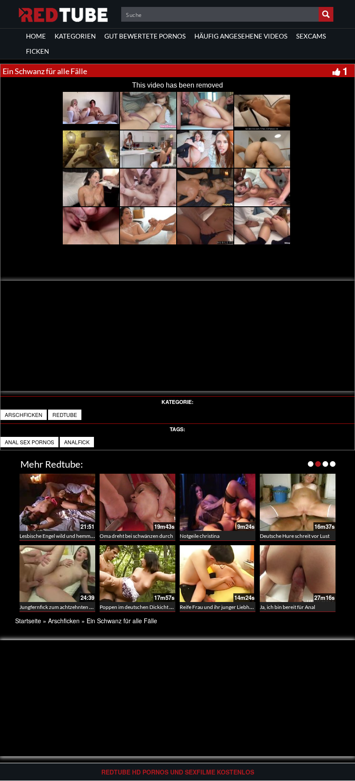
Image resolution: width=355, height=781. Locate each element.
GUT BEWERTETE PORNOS (145, 36)
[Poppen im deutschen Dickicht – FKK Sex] (137, 573)
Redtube (64, 414)
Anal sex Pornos (29, 442)
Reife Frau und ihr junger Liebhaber (220, 607)
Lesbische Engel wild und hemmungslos (63, 536)
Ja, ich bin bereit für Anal (287, 607)
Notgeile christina (199, 536)
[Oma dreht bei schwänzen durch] (137, 502)
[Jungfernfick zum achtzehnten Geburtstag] (57, 573)
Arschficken (23, 414)
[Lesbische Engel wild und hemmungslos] (57, 502)
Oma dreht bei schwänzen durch (136, 536)
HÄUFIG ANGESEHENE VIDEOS (240, 36)
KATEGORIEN (75, 36)
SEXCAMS (311, 36)
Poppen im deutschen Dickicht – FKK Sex (146, 607)
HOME (36, 36)
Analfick (77, 442)
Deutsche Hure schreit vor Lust (294, 536)
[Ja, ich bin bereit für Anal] (298, 573)
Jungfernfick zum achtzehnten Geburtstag (67, 607)
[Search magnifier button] (326, 14)
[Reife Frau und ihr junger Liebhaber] (217, 573)
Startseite (28, 620)
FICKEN (37, 51)
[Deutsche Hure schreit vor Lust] (298, 502)
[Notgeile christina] (217, 502)
